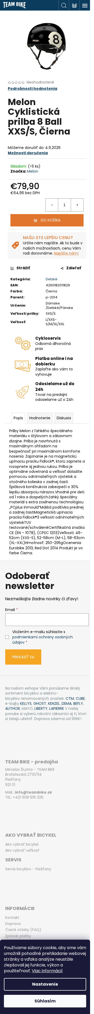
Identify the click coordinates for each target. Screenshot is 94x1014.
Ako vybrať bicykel (21, 844)
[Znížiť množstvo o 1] (52, 205)
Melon (32, 171)
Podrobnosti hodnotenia (32, 88)
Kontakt (12, 917)
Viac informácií (47, 971)
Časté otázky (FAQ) (23, 929)
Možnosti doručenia (28, 153)
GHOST (39, 703)
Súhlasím (45, 1001)
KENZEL (54, 703)
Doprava (13, 923)
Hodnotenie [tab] (39, 418)
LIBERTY (41, 708)
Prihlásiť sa (23, 657)
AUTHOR (12, 708)
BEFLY (78, 703)
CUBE (80, 698)
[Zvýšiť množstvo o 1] (77, 205)
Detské (51, 279)
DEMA (67, 703)
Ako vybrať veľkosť (22, 850)
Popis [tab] (18, 418)
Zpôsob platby (18, 936)
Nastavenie (45, 984)
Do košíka (50, 220)
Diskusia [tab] (64, 418)
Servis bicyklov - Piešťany (28, 869)
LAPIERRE (56, 708)
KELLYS (26, 703)
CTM (70, 698)
